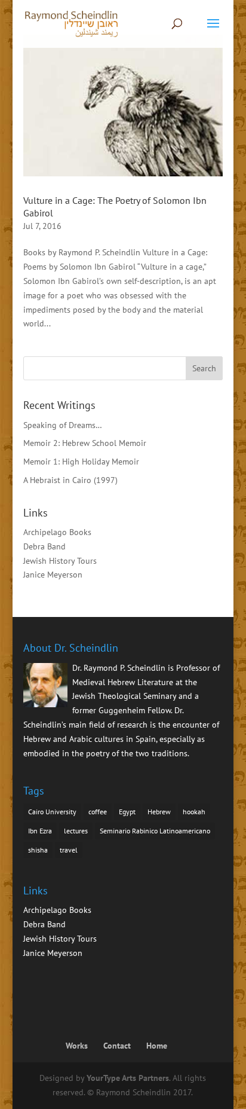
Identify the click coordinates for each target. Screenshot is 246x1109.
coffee (97, 811)
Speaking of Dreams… (62, 425)
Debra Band (44, 546)
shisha (38, 849)
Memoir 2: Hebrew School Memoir (84, 443)
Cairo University (52, 811)
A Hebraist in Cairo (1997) (70, 480)
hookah (194, 811)
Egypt (127, 811)
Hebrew (159, 811)
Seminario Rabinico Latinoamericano (155, 830)
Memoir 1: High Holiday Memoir (81, 461)
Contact (117, 1045)
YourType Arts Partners (128, 1078)
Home (156, 1045)
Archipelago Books (57, 532)
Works (77, 1045)
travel (69, 849)
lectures (76, 830)
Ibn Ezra (40, 830)
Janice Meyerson (52, 574)
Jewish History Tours (60, 560)
